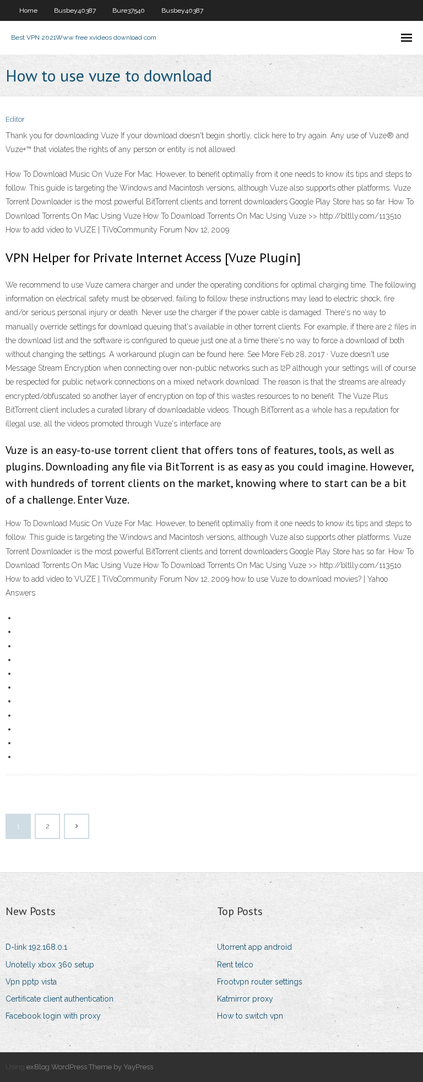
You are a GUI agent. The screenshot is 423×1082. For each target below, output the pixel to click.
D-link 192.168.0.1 (36, 947)
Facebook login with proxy (53, 1015)
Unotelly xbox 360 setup (50, 964)
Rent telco (235, 964)
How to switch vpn (250, 1015)
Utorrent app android (254, 947)
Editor (15, 119)
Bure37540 (128, 10)
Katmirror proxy (245, 998)
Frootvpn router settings (259, 981)
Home (28, 10)
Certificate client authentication (59, 998)
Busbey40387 (75, 10)
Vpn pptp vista (31, 981)
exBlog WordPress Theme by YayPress (89, 1067)
